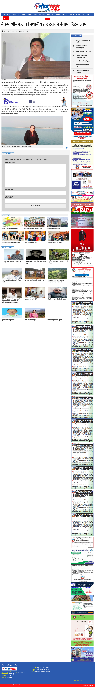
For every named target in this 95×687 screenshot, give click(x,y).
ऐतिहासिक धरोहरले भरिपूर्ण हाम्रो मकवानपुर (57, 299)
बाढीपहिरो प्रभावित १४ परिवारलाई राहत (33, 229)
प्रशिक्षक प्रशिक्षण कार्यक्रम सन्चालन (83, 71)
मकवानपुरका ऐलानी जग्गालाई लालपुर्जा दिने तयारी (13, 262)
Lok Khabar (91, 685)
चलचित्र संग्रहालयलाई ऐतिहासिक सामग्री (11, 242)
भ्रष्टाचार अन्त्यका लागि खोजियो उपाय (33, 299)
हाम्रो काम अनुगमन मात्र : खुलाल (55, 320)
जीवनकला (77, 15)
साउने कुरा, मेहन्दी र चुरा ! (30, 320)
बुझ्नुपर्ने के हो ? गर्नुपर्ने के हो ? (8, 320)
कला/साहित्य (29, 15)
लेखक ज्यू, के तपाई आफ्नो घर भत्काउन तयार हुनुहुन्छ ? (36, 262)
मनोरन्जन (36, 15)
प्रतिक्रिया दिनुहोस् (10, 162)
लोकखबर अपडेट (77, 36)
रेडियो (88, 15)
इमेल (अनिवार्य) (9, 197)
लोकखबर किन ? (78, 680)
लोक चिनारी (71, 15)
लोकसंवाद (64, 15)
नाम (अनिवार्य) (9, 189)
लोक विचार (58, 15)
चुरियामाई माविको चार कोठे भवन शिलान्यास (35, 280)
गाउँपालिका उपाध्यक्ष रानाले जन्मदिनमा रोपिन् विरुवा (59, 262)
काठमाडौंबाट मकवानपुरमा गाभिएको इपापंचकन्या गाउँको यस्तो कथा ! (56, 281)
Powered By (85, 685)
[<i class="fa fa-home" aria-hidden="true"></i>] (4, 14)
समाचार (8, 15)
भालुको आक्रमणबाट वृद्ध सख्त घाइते (10, 229)
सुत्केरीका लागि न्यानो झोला (31, 242)
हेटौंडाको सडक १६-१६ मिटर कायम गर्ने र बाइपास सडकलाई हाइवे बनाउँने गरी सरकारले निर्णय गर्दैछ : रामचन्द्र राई (11, 301)
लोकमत (83, 15)
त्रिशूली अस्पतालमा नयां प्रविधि (53, 229)
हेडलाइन (14, 15)
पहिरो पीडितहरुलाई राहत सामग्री (55, 242)
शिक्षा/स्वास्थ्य (42, 15)
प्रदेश (18, 15)
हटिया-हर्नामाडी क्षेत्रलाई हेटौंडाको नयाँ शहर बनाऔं (11, 281)
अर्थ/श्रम (23, 15)
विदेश (53, 15)
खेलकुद (48, 15)
